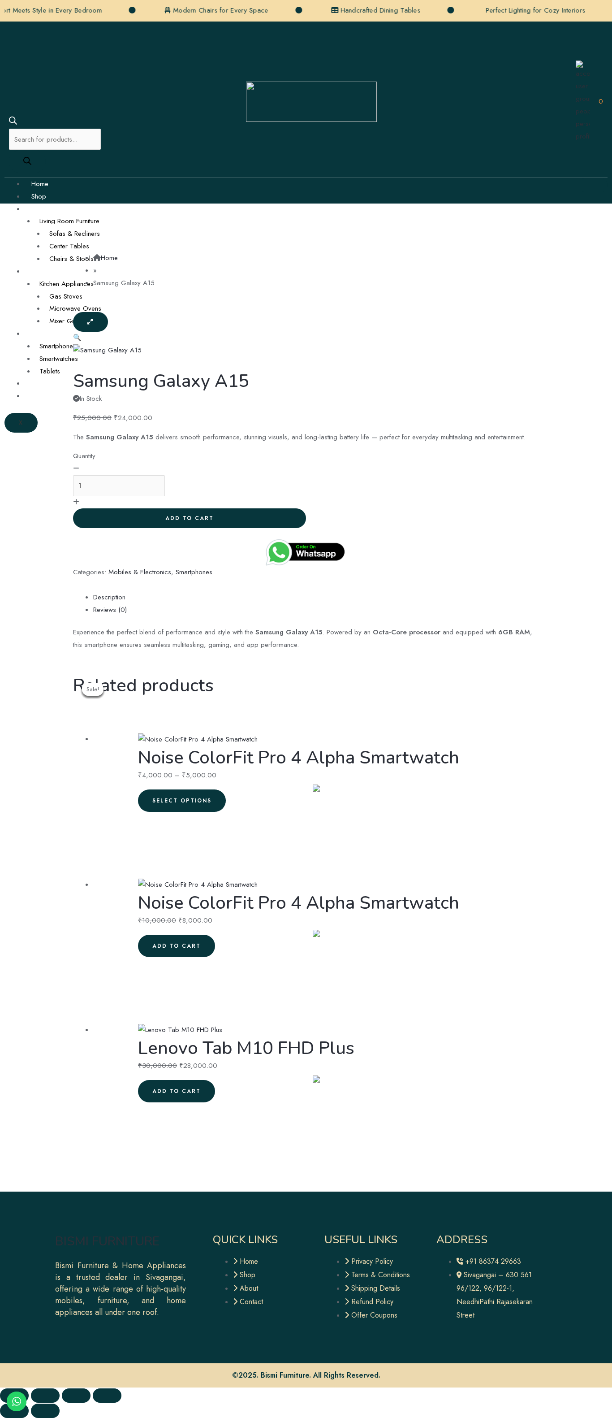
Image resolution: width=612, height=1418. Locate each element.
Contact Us (46, 396)
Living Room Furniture (69, 221)
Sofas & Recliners (74, 234)
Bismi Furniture (107, 1241)
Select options (181, 801)
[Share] (76, 1395)
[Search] (27, 161)
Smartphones (57, 346)
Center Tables (69, 246)
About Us (44, 383)
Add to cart (189, 518)
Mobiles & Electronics (62, 333)
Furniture (43, 209)
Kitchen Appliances (66, 284)
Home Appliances (57, 271)
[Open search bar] (13, 122)
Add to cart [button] (176, 946)
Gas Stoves (65, 296)
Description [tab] (109, 597)
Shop (38, 196)
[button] (77, 338)
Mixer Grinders (70, 321)
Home (39, 184)
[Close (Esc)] (107, 1395)
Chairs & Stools (71, 259)
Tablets (49, 371)
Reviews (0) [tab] (110, 610)
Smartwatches (58, 359)
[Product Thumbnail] (90, 322)
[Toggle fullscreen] (45, 1395)
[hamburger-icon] (593, 185)
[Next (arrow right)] (45, 1411)
